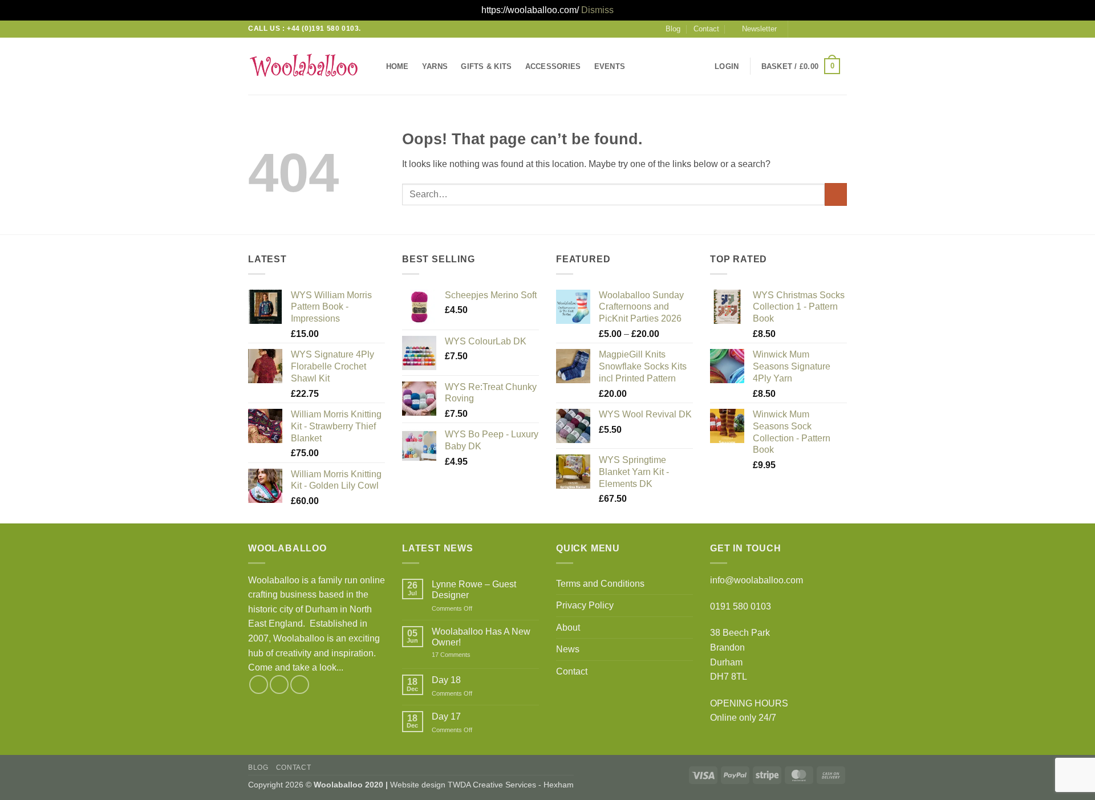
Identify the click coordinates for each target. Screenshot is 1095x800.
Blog (673, 29)
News (567, 649)
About (568, 627)
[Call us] (830, 29)
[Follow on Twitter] (808, 29)
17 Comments (467, 655)
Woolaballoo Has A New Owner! (481, 637)
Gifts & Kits (486, 66)
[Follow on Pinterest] (841, 29)
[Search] (643, 66)
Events (610, 66)
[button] (754, 29)
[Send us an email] (819, 29)
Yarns (435, 66)
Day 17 (446, 716)
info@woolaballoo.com (756, 580)
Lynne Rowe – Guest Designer (474, 589)
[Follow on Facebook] (797, 29)
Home (397, 66)
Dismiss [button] (597, 10)
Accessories (553, 66)
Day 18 (446, 680)
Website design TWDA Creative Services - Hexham (482, 784)
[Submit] (836, 194)
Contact (706, 29)
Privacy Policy (585, 605)
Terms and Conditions (600, 583)
